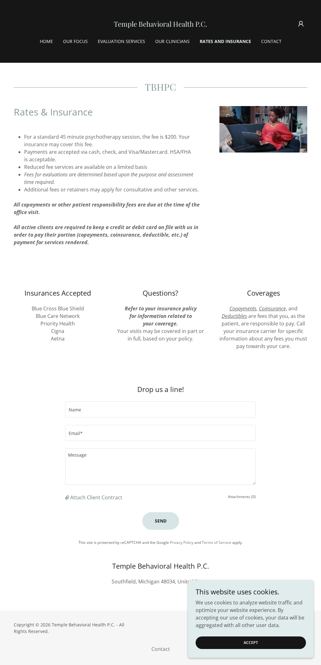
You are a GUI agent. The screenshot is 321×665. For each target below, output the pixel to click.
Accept (251, 642)
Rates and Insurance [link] (225, 41)
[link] (160, 24)
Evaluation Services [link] (121, 41)
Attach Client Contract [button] (96, 497)
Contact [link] (271, 41)
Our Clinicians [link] (172, 41)
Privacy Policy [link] (181, 542)
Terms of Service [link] (216, 542)
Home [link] (46, 41)
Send (160, 521)
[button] (301, 24)
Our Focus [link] (75, 41)
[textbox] (160, 409)
